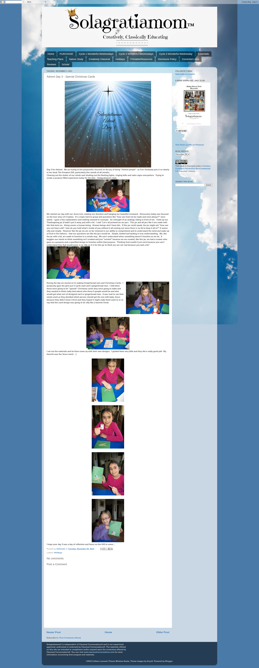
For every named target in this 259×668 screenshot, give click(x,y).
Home (51, 54)
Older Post (162, 632)
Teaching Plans (55, 59)
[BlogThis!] (104, 549)
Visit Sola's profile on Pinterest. (189, 145)
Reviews (51, 64)
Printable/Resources (141, 59)
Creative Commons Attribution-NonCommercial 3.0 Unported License (193, 168)
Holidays (120, 59)
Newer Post (54, 632)
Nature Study (76, 59)
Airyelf (150, 661)
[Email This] (101, 549)
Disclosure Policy (167, 59)
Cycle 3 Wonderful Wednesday (175, 54)
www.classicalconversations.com (99, 652)
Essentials (203, 54)
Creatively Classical (99, 59)
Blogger (168, 661)
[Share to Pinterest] (111, 549)
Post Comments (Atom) (70, 638)
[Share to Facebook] (109, 549)
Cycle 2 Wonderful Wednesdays (136, 54)
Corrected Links (190, 59)
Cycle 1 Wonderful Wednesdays (96, 54)
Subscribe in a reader (185, 74)
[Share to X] (106, 549)
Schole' (66, 64)
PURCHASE (66, 54)
